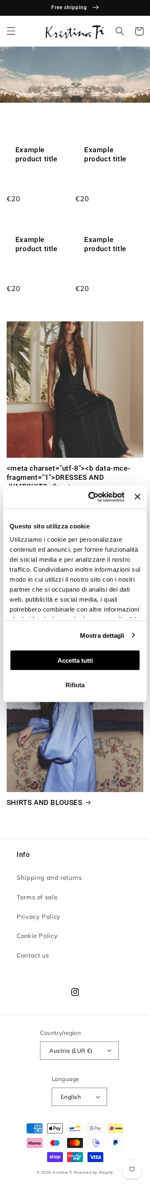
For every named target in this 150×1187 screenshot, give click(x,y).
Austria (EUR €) (70, 1050)
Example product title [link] (36, 154)
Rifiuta (75, 684)
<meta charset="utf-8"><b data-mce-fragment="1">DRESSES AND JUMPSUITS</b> (68, 477)
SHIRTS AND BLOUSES (44, 802)
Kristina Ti (62, 1172)
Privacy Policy (38, 916)
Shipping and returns (49, 877)
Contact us (33, 955)
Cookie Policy (37, 936)
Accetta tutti (75, 660)
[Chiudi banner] (137, 497)
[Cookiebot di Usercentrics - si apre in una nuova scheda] (92, 496)
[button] (10, 31)
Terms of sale (37, 897)
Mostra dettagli (102, 635)
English (71, 1096)
